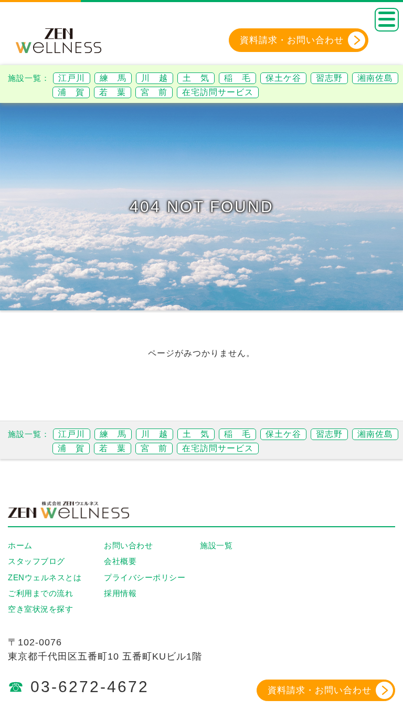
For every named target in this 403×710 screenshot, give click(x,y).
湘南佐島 (375, 78)
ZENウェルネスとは (44, 577)
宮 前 (154, 92)
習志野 (329, 78)
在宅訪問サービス (217, 92)
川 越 (154, 78)
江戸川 (71, 78)
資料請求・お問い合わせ (320, 690)
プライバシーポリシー (144, 577)
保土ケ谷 (283, 78)
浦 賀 (71, 92)
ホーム (20, 545)
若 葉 (112, 92)
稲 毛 (237, 78)
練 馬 (113, 78)
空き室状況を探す (40, 608)
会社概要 (120, 561)
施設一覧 (216, 545)
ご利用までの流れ (40, 593)
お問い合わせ (128, 545)
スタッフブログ (36, 561)
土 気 (196, 78)
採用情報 (120, 593)
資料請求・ (292, 40)
